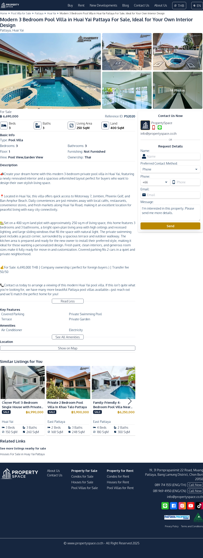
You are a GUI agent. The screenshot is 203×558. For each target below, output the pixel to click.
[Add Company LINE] (165, 505)
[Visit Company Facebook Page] (173, 505)
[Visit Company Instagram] (182, 505)
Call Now (195, 485)
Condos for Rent (118, 476)
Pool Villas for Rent (120, 488)
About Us (160, 5)
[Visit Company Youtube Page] (190, 505)
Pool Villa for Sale (21, 13)
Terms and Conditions (192, 526)
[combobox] (155, 182)
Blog (125, 5)
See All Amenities (68, 337)
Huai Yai (51, 13)
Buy (70, 5)
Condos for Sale (82, 476)
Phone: (145, 176)
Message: (147, 202)
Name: (145, 151)
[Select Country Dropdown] (167, 182)
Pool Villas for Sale (84, 488)
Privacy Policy (172, 526)
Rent (81, 5)
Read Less (68, 301)
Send (170, 226)
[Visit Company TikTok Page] (199, 505)
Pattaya (39, 13)
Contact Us (141, 5)
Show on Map (67, 348)
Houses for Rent (118, 482)
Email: (145, 189)
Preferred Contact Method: (159, 163)
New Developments (103, 5)
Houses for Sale (82, 482)
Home (3, 13)
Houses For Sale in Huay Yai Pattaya (22, 454)
